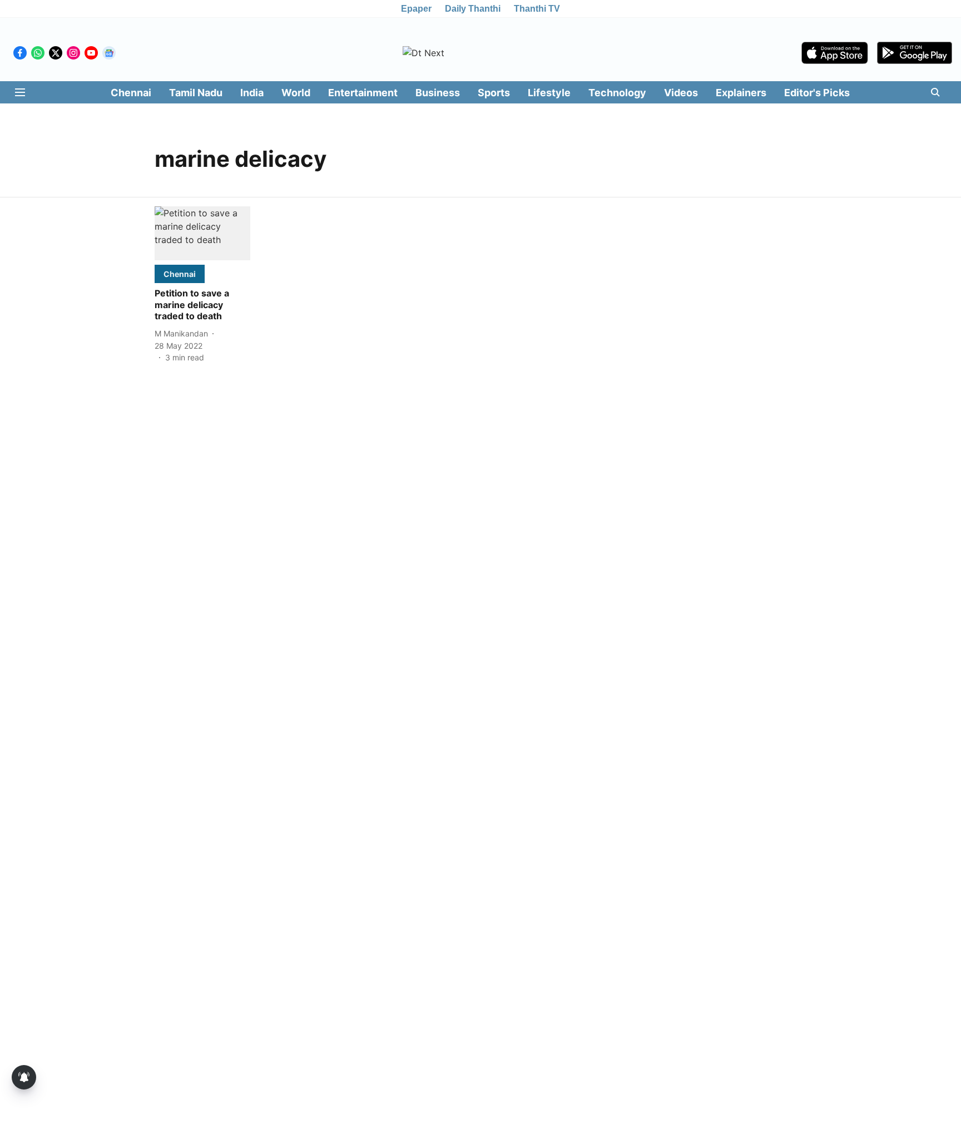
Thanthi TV (537, 8)
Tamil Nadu (195, 92)
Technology (617, 92)
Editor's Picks (817, 92)
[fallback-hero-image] (202, 233)
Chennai (131, 92)
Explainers (741, 92)
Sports (494, 92)
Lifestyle (549, 92)
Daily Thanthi (473, 8)
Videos (681, 92)
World (295, 92)
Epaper (416, 8)
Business (437, 92)
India (252, 92)
